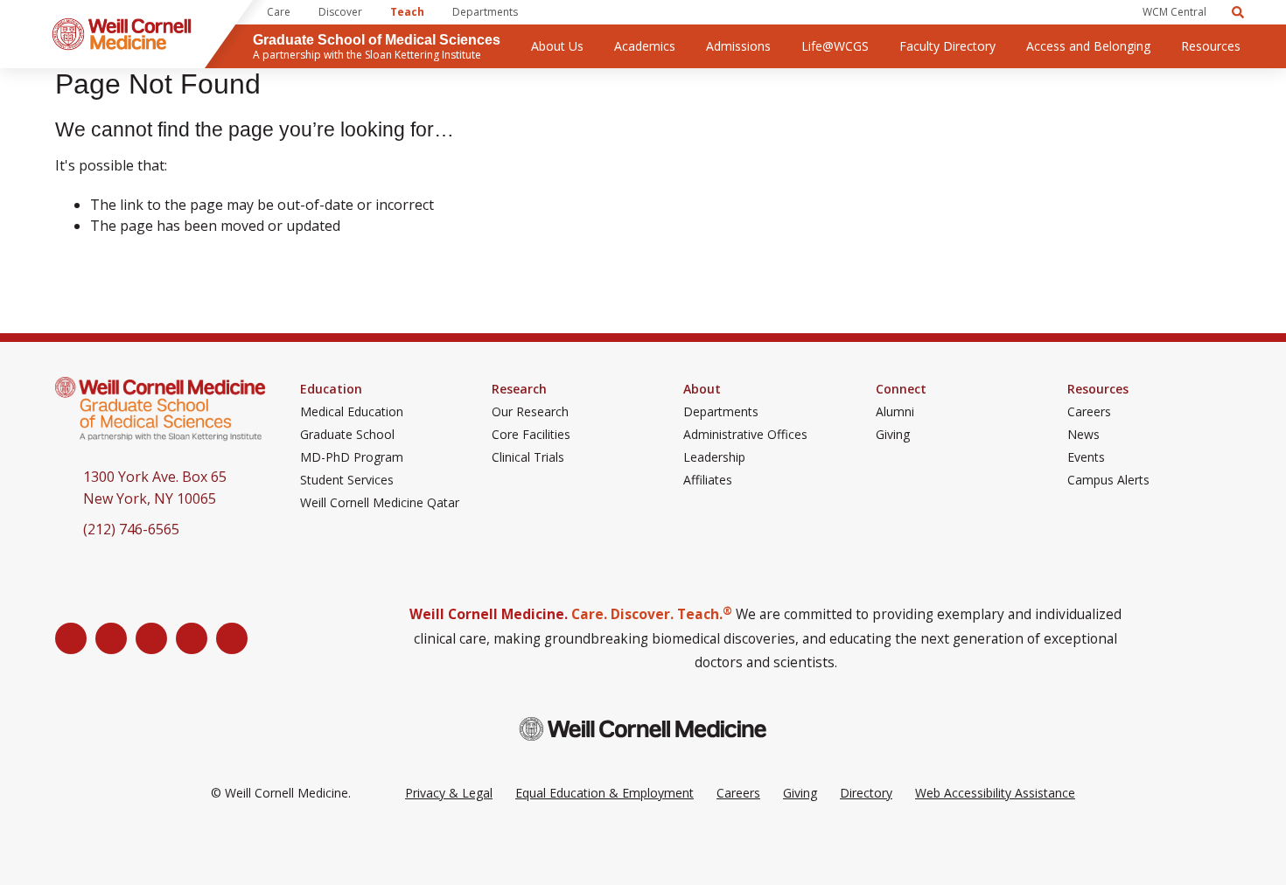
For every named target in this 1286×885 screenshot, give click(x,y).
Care (278, 11)
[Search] (1237, 12)
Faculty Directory (947, 46)
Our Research (530, 412)
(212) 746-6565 (131, 529)
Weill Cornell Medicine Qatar (379, 503)
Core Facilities (531, 435)
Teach (407, 11)
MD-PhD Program (351, 457)
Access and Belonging (1088, 46)
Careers (1089, 412)
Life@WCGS (835, 46)
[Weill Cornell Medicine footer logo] (643, 729)
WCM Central (1174, 11)
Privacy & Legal (449, 792)
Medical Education (351, 412)
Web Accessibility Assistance (995, 792)
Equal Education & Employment (604, 792)
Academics (644, 46)
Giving (893, 435)
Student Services (347, 480)
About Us (557, 46)
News (1083, 435)
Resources (1211, 46)
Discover (340, 11)
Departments (485, 11)
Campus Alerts (1108, 480)
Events (1086, 457)
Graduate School (347, 435)
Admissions (738, 46)
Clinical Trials (528, 457)
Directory (866, 792)
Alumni (895, 412)
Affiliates (707, 480)
